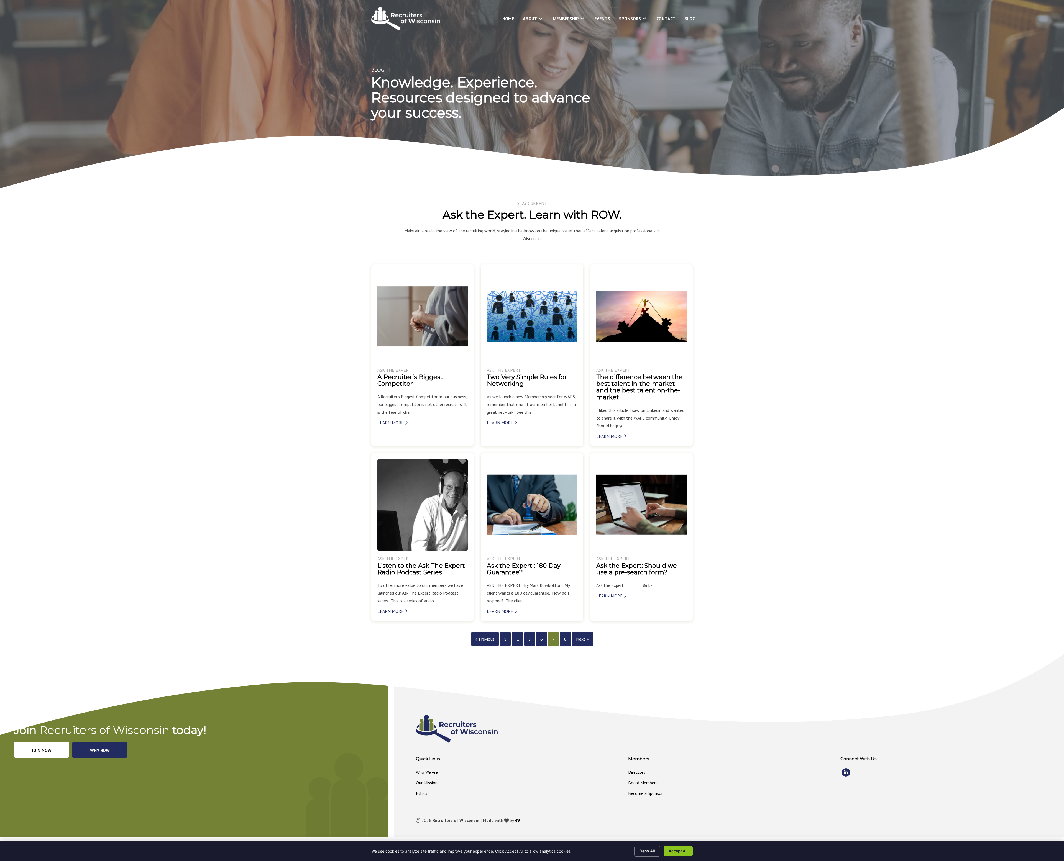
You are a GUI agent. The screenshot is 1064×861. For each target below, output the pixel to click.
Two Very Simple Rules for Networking (527, 380)
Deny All (647, 851)
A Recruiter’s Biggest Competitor (410, 380)
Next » (582, 639)
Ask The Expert (394, 370)
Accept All (678, 851)
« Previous (485, 639)
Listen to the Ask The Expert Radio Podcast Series (421, 569)
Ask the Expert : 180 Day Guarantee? (524, 569)
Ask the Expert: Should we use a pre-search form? (636, 569)
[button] (540, 19)
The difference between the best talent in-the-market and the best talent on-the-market (639, 387)
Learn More (391, 422)
